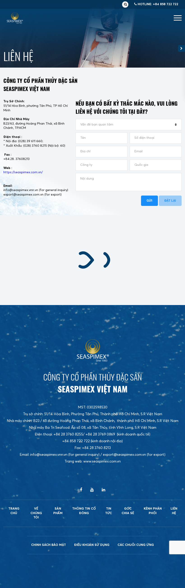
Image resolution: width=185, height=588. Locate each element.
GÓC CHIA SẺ (128, 511)
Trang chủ (13, 511)
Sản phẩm (57, 511)
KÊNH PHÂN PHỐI (153, 511)
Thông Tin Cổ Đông (84, 511)
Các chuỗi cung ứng (136, 545)
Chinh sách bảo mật (48, 545)
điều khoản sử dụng (91, 545)
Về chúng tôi (36, 513)
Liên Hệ (174, 511)
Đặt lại (170, 200)
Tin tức (108, 511)
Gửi (149, 200)
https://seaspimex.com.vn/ (23, 172)
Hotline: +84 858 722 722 (157, 4)
